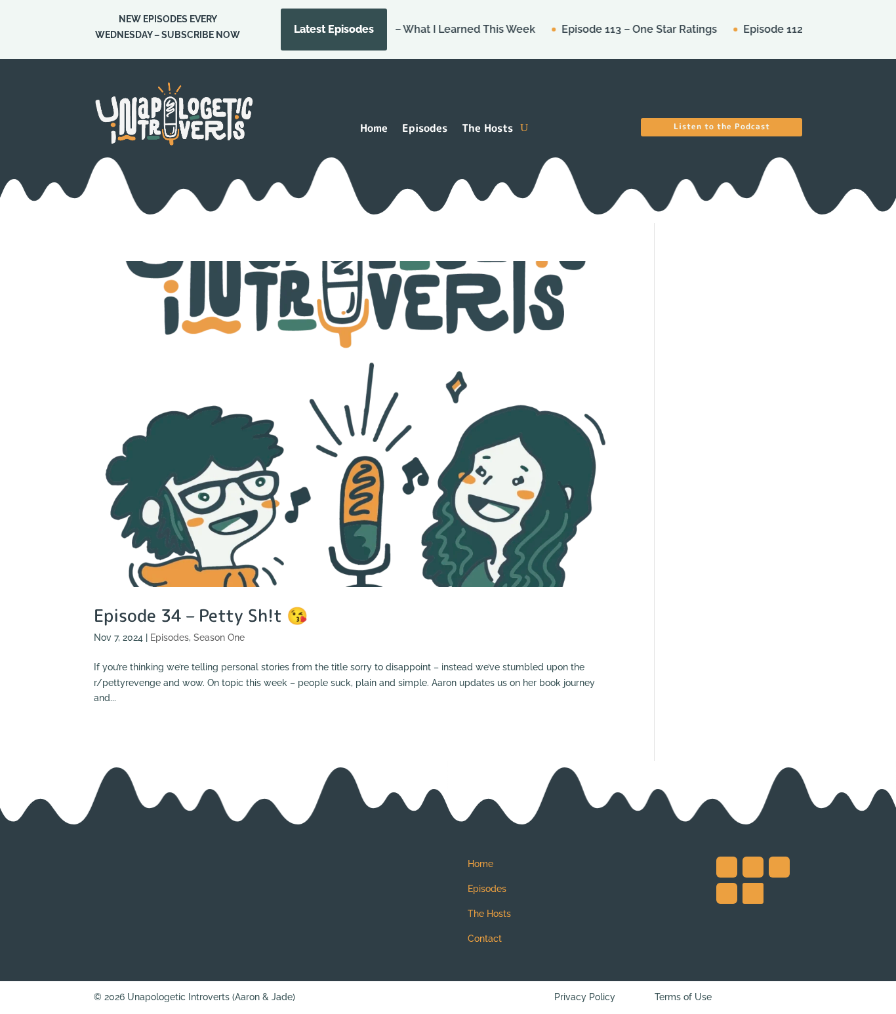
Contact (485, 938)
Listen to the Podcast (722, 126)
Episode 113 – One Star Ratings (615, 29)
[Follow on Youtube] (726, 893)
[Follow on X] (753, 867)
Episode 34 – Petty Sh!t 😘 (201, 615)
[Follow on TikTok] (779, 867)
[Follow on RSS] (753, 893)
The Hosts (487, 129)
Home (374, 129)
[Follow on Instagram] (726, 867)
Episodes (424, 129)
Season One (219, 637)
